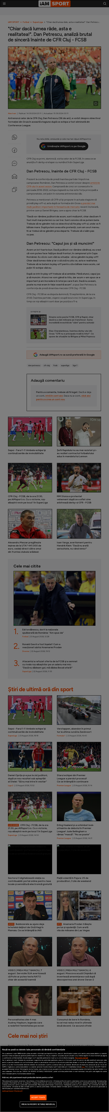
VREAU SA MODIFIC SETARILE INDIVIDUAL (38, 1104)
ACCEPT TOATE (38, 1098)
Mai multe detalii (81, 1058)
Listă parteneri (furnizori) (12, 1091)
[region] (54, 1079)
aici (83, 1067)
